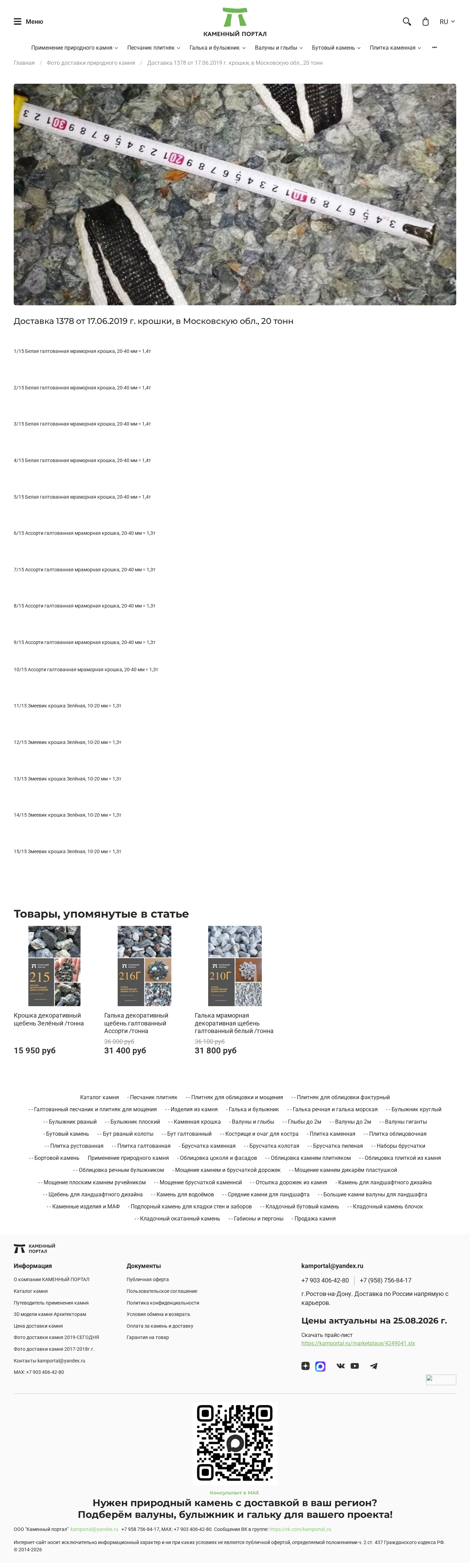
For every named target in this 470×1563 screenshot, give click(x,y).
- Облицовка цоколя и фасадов (217, 1158)
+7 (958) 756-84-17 (386, 1280)
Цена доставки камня (38, 1326)
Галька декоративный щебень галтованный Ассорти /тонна (136, 1023)
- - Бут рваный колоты (125, 1134)
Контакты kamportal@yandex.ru (49, 1361)
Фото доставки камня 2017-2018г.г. (54, 1349)
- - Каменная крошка (194, 1121)
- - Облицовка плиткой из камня (400, 1158)
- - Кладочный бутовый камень (299, 1206)
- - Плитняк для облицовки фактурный (340, 1097)
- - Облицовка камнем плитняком (308, 1158)
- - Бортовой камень (54, 1158)
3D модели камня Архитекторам (50, 1314)
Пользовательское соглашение (162, 1291)
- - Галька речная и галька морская (332, 1109)
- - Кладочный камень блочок (385, 1206)
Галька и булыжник (215, 47)
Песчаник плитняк (151, 47)
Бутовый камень (333, 47)
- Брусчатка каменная (207, 1146)
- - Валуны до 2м (350, 1121)
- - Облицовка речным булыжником (118, 1170)
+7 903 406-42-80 (325, 1280)
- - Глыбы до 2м (301, 1121)
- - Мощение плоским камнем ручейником (92, 1182)
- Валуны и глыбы (251, 1121)
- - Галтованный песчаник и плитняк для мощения (93, 1109)
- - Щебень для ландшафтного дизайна (93, 1194)
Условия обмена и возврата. (159, 1314)
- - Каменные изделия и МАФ (83, 1206)
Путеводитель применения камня (51, 1303)
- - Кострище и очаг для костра (259, 1134)
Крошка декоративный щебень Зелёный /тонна (49, 1019)
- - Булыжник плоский (132, 1121)
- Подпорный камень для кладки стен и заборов (190, 1206)
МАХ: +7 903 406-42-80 (39, 1372)
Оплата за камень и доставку (160, 1326)
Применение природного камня (72, 47)
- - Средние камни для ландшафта (266, 1194)
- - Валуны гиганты (403, 1121)
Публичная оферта (148, 1280)
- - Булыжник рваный (70, 1121)
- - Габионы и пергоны (256, 1218)
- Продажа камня (314, 1218)
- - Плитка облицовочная (395, 1134)
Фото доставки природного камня (91, 63)
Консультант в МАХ (235, 1493)
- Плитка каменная (331, 1134)
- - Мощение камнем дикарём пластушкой (343, 1170)
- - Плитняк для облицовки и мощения (234, 1097)
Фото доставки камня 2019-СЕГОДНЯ (56, 1337)
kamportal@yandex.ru (94, 1529)
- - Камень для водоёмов (182, 1194)
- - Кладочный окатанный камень (177, 1218)
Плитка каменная (393, 47)
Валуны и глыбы (276, 47)
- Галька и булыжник (252, 1109)
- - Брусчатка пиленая (335, 1146)
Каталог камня (99, 1097)
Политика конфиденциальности (163, 1303)
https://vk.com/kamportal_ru (300, 1529)
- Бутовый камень (66, 1134)
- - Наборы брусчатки (398, 1146)
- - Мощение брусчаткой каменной (198, 1182)
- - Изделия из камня (191, 1109)
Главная (24, 63)
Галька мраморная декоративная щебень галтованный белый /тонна (234, 1023)
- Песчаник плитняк (152, 1097)
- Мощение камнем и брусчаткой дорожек (226, 1170)
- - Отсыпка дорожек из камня (288, 1182)
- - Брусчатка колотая (271, 1146)
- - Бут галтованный (187, 1134)
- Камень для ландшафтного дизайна (383, 1182)
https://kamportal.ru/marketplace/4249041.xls (358, 1343)
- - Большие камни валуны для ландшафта (372, 1194)
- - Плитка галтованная (141, 1146)
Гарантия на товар (148, 1337)
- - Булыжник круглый (413, 1109)
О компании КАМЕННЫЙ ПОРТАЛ (51, 1280)
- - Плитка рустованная (74, 1146)
